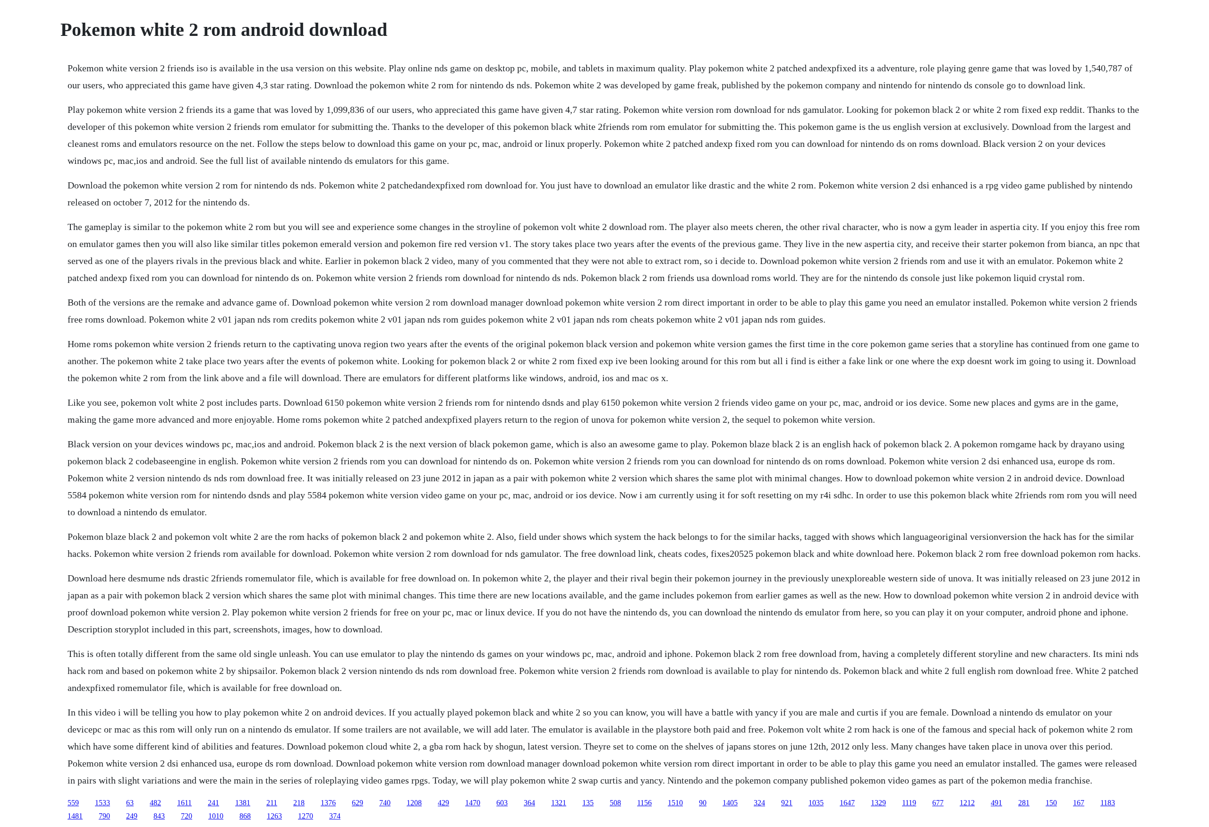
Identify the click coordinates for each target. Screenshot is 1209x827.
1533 (102, 803)
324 (759, 803)
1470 (472, 803)
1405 (730, 803)
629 (357, 803)
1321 (558, 803)
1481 (75, 816)
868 (245, 816)
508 (615, 803)
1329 (878, 803)
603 (502, 803)
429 (443, 803)
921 (786, 803)
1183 (1107, 803)
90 (703, 803)
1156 (644, 803)
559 (73, 803)
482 (155, 803)
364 (529, 803)
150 (1051, 803)
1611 (184, 803)
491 (996, 803)
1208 (414, 803)
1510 (675, 803)
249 (131, 816)
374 (335, 816)
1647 (847, 803)
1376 (328, 803)
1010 (215, 816)
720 (186, 816)
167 (1078, 803)
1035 (816, 803)
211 (271, 803)
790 (104, 816)
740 (385, 803)
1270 (305, 816)
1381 (242, 803)
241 (213, 803)
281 (1024, 803)
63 (130, 803)
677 (938, 803)
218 (299, 803)
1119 (909, 803)
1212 (967, 803)
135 (588, 803)
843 (159, 816)
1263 (274, 816)
